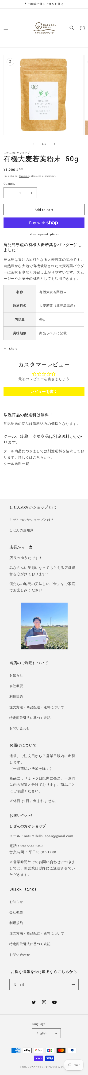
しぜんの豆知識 (21, 530)
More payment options (44, 234)
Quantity (9, 184)
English (42, 1033)
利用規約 (16, 696)
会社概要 (16, 686)
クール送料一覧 (16, 463)
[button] (6, 28)
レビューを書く (43, 391)
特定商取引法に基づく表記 (29, 718)
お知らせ (16, 675)
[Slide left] (34, 144)
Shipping (24, 175)
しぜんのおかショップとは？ (31, 520)
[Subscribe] (73, 984)
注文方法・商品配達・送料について (36, 707)
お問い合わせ (19, 728)
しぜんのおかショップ (37, 1066)
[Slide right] (54, 144)
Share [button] (13, 348)
